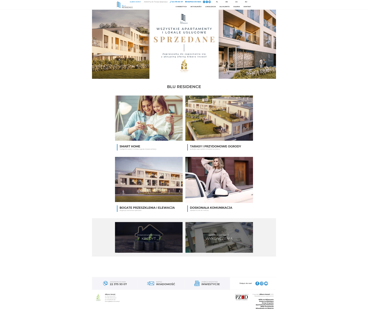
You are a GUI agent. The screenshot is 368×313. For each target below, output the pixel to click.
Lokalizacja (210, 6)
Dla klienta (225, 6)
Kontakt (247, 6)
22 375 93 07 (177, 2)
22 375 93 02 (111, 299)
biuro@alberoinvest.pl (112, 301)
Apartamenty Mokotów (265, 305)
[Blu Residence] (124, 4)
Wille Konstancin (267, 306)
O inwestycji (181, 6)
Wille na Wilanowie (266, 299)
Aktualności (196, 6)
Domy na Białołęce (266, 301)
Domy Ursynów (268, 303)
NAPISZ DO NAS (194, 2)
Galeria (236, 6)
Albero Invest (264, 294)
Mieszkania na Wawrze (265, 308)
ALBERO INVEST (135, 2)
